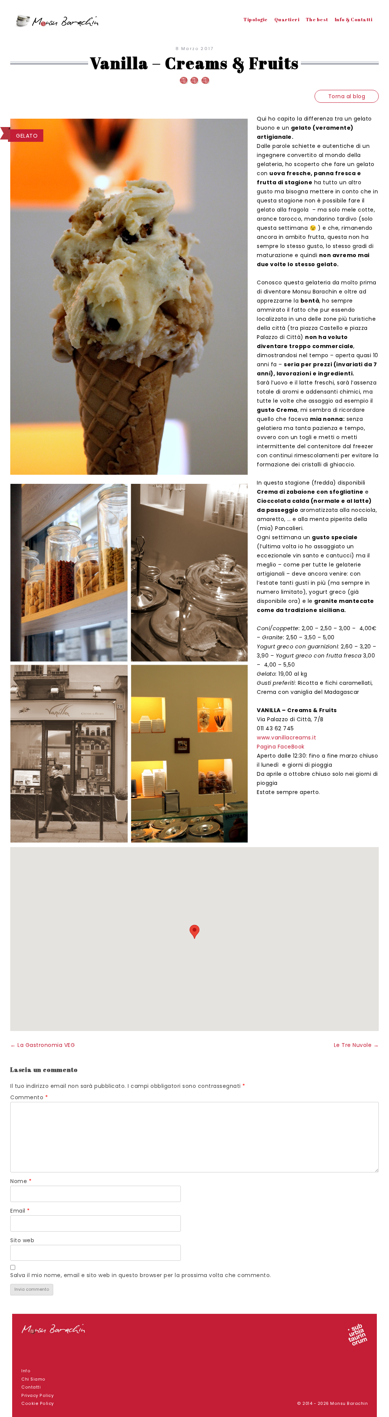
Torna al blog (346, 96)
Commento (29, 1097)
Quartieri (287, 19)
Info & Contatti (354, 19)
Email (20, 1211)
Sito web (22, 1240)
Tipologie (256, 19)
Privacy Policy (37, 1395)
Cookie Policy (37, 1403)
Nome (21, 1181)
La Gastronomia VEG (42, 1045)
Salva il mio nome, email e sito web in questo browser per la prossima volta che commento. (140, 1275)
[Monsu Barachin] (57, 22)
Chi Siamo (33, 1379)
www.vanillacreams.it (286, 737)
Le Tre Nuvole (356, 1045)
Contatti (31, 1387)
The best (317, 19)
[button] (194, 932)
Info (25, 1371)
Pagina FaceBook (281, 746)
